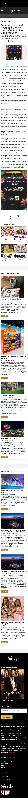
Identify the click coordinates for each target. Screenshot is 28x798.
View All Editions (7, 700)
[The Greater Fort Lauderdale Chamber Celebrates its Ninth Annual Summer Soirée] (20, 249)
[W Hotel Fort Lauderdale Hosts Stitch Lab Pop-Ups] (12, 609)
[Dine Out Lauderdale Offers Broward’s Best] (7, 231)
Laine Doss (11, 440)
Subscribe (6, 717)
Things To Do (6, 21)
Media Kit (3, 767)
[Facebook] (1, 3)
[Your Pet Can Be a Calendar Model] (12, 287)
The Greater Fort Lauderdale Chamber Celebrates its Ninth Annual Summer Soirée (20, 256)
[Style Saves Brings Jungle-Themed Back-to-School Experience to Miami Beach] (20, 231)
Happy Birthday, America (9, 438)
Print (10, 218)
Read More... (12, 752)
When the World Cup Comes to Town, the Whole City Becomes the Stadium (13, 531)
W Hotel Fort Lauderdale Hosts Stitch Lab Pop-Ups (13, 623)
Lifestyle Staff (12, 41)
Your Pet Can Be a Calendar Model (12, 299)
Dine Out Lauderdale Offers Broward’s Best (7, 237)
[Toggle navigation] (2, 10)
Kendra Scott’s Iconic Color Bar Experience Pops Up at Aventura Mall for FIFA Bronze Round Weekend (6, 256)
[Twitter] (6, 3)
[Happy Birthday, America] (12, 429)
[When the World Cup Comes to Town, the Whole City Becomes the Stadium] (12, 521)
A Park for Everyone (7, 395)
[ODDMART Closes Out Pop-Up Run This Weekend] (12, 338)
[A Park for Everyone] (12, 388)
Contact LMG (4, 776)
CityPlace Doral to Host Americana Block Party (12, 491)
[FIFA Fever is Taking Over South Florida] (12, 562)
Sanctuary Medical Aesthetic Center (12, 64)
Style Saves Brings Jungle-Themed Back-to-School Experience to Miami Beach (20, 238)
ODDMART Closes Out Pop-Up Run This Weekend (14, 357)
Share (17, 218)
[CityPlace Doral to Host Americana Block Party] (12, 482)
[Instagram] (3, 3)
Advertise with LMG (6, 780)
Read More (4, 315)
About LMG (4, 773)
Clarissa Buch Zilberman (15, 533)
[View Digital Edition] (12, 684)
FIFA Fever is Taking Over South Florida (14, 571)
